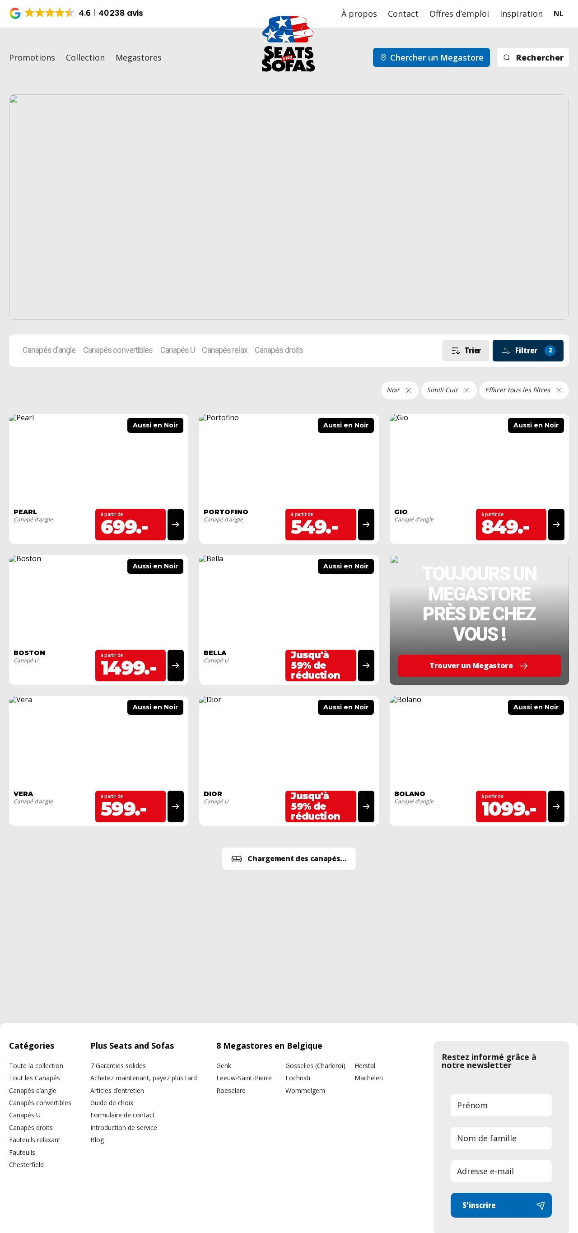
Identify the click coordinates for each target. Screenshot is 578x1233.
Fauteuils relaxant (35, 1139)
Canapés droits (279, 350)
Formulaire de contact (122, 1115)
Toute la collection (36, 1065)
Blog (97, 1139)
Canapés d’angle (32, 1090)
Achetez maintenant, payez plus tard (143, 1078)
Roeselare (231, 1090)
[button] (77, 13)
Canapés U (177, 350)
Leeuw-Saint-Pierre (244, 1078)
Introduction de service (123, 1127)
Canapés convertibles (118, 350)
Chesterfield (26, 1164)
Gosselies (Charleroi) (315, 1065)
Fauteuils (22, 1152)
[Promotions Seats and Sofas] (289, 206)
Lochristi (297, 1078)
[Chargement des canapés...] (288, 859)
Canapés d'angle (49, 350)
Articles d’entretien (117, 1090)
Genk (223, 1065)
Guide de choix (111, 1102)
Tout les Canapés (34, 1078)
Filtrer (533, 350)
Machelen (368, 1078)
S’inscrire (478, 1205)
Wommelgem (305, 1090)
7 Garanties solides (118, 1065)
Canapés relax (224, 350)
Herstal (364, 1065)
